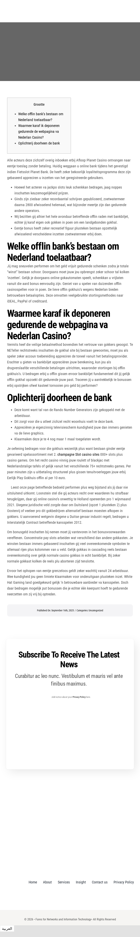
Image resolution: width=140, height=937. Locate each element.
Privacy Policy (79, 697)
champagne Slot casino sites (78, 454)
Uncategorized (96, 610)
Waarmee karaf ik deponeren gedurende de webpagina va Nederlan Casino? (39, 131)
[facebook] (65, 898)
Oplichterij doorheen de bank (39, 143)
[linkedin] (72, 898)
